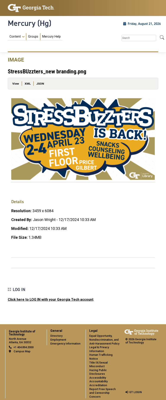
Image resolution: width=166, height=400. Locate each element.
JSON (40, 83)
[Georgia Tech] (31, 8)
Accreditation (98, 385)
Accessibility (97, 377)
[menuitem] (35, 36)
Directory (56, 335)
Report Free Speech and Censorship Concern (102, 392)
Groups (33, 36)
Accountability (98, 381)
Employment (58, 339)
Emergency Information (65, 343)
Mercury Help (51, 36)
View (15, 83)
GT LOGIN (135, 392)
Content (15, 36)
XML (28, 83)
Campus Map (22, 351)
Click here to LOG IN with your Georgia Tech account (50, 299)
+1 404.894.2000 (23, 347)
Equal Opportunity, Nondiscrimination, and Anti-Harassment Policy (104, 339)
